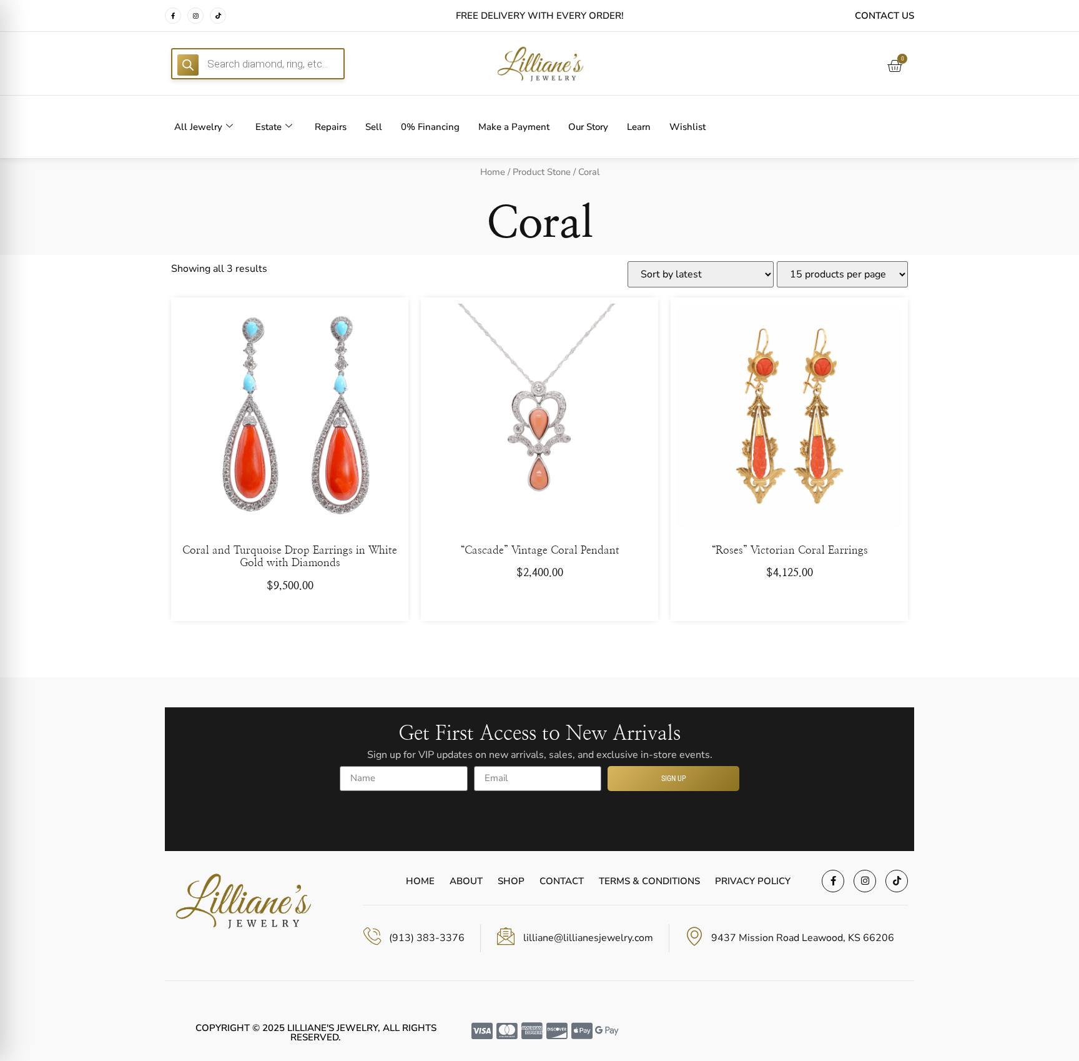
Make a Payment (513, 127)
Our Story (588, 127)
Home (492, 172)
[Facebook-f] (173, 15)
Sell (373, 127)
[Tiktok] (218, 15)
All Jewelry (198, 127)
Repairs (331, 127)
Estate (268, 127)
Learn (639, 127)
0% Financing (430, 127)
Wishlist (687, 127)
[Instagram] (195, 15)
